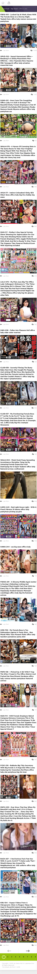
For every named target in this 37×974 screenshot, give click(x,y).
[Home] (3, 3)
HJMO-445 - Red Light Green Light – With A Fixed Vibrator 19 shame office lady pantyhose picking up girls (18, 509)
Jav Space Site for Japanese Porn (23, 963)
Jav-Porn (6, 50)
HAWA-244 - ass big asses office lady (15, 547)
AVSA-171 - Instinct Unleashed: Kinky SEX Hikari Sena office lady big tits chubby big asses (17, 195)
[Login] (9, 3)
